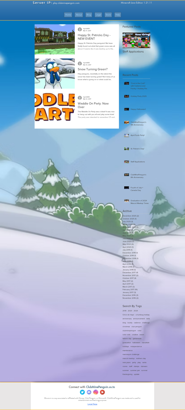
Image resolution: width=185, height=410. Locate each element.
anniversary (127, 319)
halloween (136, 342)
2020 (130, 311)
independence (136, 346)
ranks (144, 362)
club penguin (137, 327)
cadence (137, 323)
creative (135, 335)
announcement (139, 319)
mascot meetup (129, 358)
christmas (126, 327)
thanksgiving (127, 374)
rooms (125, 366)
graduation (127, 342)
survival (144, 370)
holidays (126, 346)
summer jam (135, 370)
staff (130, 366)
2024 (136, 311)
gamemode (137, 338)
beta (148, 319)
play (139, 362)
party (134, 362)
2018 (124, 311)
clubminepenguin (129, 331)
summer (126, 370)
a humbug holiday (143, 315)
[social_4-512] (102, 392)
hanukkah (145, 342)
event (142, 335)
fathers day (127, 338)
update (136, 374)
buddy (129, 323)
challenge (146, 323)
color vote (126, 335)
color (139, 331)
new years (127, 362)
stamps (136, 366)
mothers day (141, 358)
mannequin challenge (131, 354)
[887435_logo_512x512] (89, 392)
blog (124, 323)
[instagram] (95, 392)
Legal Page (92, 404)
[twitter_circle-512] (82, 392)
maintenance (128, 350)
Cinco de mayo (128, 315)
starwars (144, 366)
